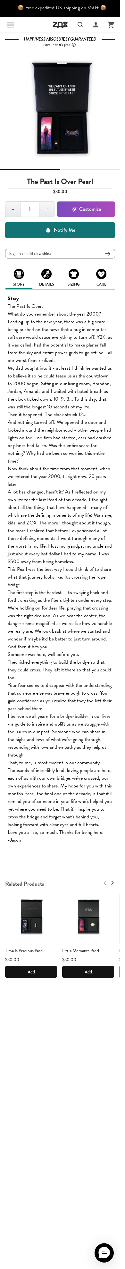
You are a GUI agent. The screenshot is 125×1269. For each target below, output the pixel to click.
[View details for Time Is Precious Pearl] (31, 919)
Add (31, 972)
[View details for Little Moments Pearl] (88, 919)
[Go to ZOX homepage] (60, 25)
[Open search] (80, 25)
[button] (104, 1253)
